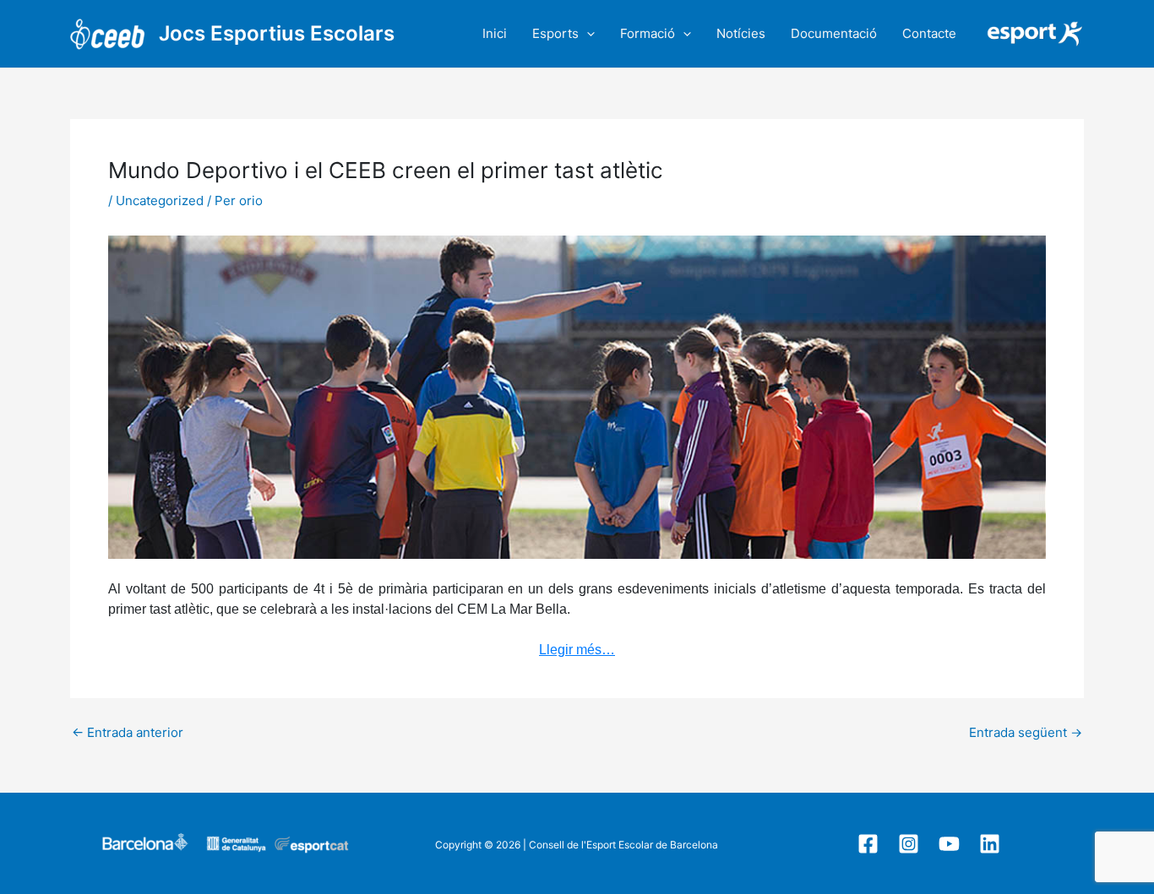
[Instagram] (908, 843)
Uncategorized (160, 200)
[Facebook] (868, 843)
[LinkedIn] (989, 843)
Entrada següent (1025, 732)
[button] (587, 34)
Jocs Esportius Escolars (277, 33)
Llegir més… (577, 649)
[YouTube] (949, 843)
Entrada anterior (127, 732)
